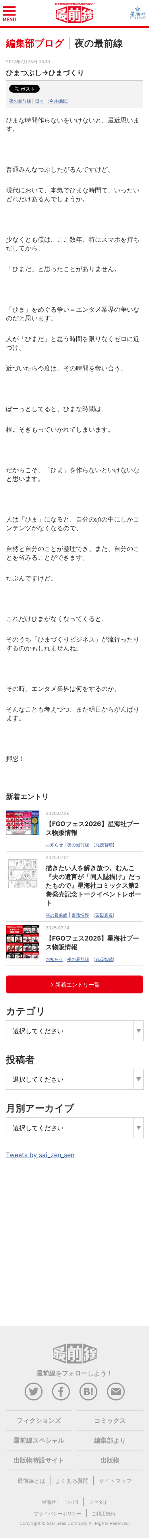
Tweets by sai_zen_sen (40, 1155)
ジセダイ (98, 1502)
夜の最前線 (20, 101)
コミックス (110, 1420)
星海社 (49, 1502)
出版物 (110, 1460)
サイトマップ (115, 1480)
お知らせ (54, 845)
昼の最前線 (57, 915)
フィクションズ (39, 1420)
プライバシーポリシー (57, 1514)
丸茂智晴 (104, 845)
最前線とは (31, 1480)
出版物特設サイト (39, 1460)
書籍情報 (80, 915)
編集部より (110, 1440)
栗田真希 (104, 915)
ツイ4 (72, 1502)
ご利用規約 (103, 1514)
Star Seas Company (67, 1523)
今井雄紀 (58, 101)
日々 (39, 101)
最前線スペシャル (39, 1440)
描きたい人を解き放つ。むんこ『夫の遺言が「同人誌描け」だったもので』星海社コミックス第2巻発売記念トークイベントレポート (93, 885)
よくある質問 (72, 1480)
